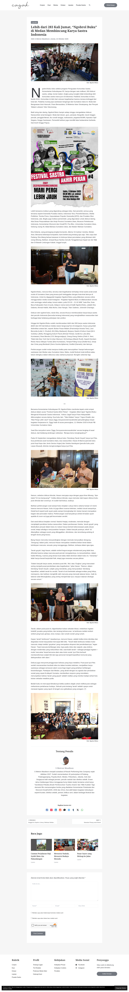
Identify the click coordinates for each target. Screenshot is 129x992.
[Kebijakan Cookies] (60, 968)
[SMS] (64, 815)
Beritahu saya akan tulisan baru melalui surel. (46, 923)
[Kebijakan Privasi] (60, 965)
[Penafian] (57, 971)
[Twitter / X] (78, 815)
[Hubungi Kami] (38, 974)
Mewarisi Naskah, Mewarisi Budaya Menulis (61, 861)
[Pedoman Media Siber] (40, 971)
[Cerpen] (14, 965)
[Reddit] (60, 815)
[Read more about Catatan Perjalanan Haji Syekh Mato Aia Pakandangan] (41, 850)
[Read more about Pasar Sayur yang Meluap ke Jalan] (87, 850)
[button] (89, 5)
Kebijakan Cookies (7, 988)
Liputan (35, 22)
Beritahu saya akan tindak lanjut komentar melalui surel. (49, 918)
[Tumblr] (73, 815)
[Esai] (13, 968)
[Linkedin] (56, 815)
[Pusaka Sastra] (16, 977)
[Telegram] (69, 815)
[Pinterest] (51, 815)
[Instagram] (80, 968)
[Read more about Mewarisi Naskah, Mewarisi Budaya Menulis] (64, 850)
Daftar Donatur (107, 974)
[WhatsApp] (82, 815)
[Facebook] (47, 815)
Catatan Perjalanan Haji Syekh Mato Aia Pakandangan (41, 861)
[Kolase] (14, 971)
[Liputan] (14, 974)
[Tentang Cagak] (38, 965)
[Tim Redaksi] (37, 968)
